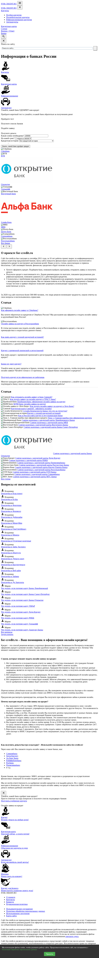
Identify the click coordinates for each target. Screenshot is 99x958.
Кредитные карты (9, 26)
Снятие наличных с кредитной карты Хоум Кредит (37, 458)
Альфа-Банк (6, 222)
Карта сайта (11, 916)
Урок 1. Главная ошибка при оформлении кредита (70, 418)
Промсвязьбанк (13, 765)
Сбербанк (5, 151)
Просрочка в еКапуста (11, 553)
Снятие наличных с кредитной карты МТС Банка (35, 477)
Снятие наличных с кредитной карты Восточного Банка (43, 425)
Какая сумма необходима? (12, 136)
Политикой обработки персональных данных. (19, 950)
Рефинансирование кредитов (19, 20)
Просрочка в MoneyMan (11, 523)
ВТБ (3, 156)
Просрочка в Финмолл (11, 511)
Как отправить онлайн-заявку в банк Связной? (31, 397)
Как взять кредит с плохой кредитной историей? (22, 337)
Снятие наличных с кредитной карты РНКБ (28, 460)
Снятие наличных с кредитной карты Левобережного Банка (48, 420)
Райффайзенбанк (13, 760)
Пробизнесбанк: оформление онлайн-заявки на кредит (41, 402)
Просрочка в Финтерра (11, 505)
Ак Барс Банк (12, 758)
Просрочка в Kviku (9, 499)
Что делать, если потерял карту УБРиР (18, 606)
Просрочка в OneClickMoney (13, 529)
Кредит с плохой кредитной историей (44, 413)
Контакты (10, 899)
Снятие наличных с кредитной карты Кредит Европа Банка (41, 467)
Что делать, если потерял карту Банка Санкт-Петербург (25, 594)
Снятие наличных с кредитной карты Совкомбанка (37, 474)
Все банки (5, 243)
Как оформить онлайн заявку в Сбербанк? (19, 310)
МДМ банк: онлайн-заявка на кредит (29, 404)
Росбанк (9, 763)
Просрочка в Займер (10, 576)
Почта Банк (6, 231)
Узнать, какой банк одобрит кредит (15, 146)
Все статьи (5, 479)
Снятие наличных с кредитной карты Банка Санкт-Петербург (51, 427)
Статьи (4, 29)
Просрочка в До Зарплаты (12, 582)
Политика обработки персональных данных (25, 911)
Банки (3, 33)
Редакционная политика (17, 904)
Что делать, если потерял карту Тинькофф (19, 624)
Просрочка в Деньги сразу (12, 559)
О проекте (10, 897)
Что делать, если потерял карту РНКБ (17, 618)
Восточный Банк (8, 194)
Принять (49, 954)
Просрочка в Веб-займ (11, 570)
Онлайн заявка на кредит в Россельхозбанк (20, 324)
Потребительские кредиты (18, 17)
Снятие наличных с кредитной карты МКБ (49, 422)
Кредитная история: (10, 141)
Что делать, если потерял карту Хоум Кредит (20, 612)
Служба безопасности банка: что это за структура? (45, 411)
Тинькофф (5, 189)
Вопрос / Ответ (7, 31)
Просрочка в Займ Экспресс (13, 547)
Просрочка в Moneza (10, 535)
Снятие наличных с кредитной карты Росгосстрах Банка (44, 465)
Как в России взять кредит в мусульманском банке (40, 415)
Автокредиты (12, 22)
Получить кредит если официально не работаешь (22, 377)
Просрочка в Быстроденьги (13, 565)
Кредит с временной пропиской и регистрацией (22, 350)
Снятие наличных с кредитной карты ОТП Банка (34, 472)
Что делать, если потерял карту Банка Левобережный (24, 588)
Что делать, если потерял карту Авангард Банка (22, 630)
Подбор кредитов (14, 15)
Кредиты (5, 11)
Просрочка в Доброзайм (11, 517)
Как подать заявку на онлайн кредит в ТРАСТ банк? (33, 399)
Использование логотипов (18, 913)
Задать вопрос (7, 634)
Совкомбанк (11, 754)
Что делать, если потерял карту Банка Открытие (22, 600)
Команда (10, 902)
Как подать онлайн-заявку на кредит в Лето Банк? (52, 406)
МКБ (3, 227)
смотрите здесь (72, 936)
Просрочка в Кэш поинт (11, 493)
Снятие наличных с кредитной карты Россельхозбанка (41, 470)
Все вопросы (6, 632)
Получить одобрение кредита (14, 801)
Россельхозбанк (8, 241)
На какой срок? (7, 138)
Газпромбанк (7, 236)
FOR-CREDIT (9, 4)
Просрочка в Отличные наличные (16, 541)
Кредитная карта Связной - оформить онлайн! (31, 408)
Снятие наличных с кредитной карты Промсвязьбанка (41, 463)
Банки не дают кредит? (11, 364)
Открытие (5, 184)
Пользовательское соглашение (19, 909)
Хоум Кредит (12, 756)
